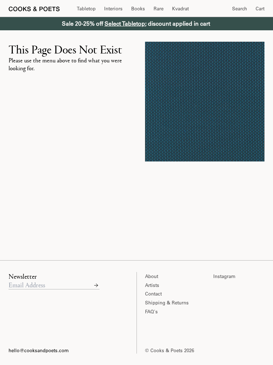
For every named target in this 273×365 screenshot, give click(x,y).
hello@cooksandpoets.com (39, 350)
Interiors (113, 8)
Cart (260, 8)
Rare (159, 8)
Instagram (224, 276)
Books (138, 8)
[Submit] (96, 285)
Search (239, 8)
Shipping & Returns (167, 302)
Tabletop (86, 8)
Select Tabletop (125, 23)
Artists (152, 285)
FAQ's (151, 311)
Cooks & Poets (167, 350)
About (151, 276)
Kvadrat (180, 8)
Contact (153, 294)
